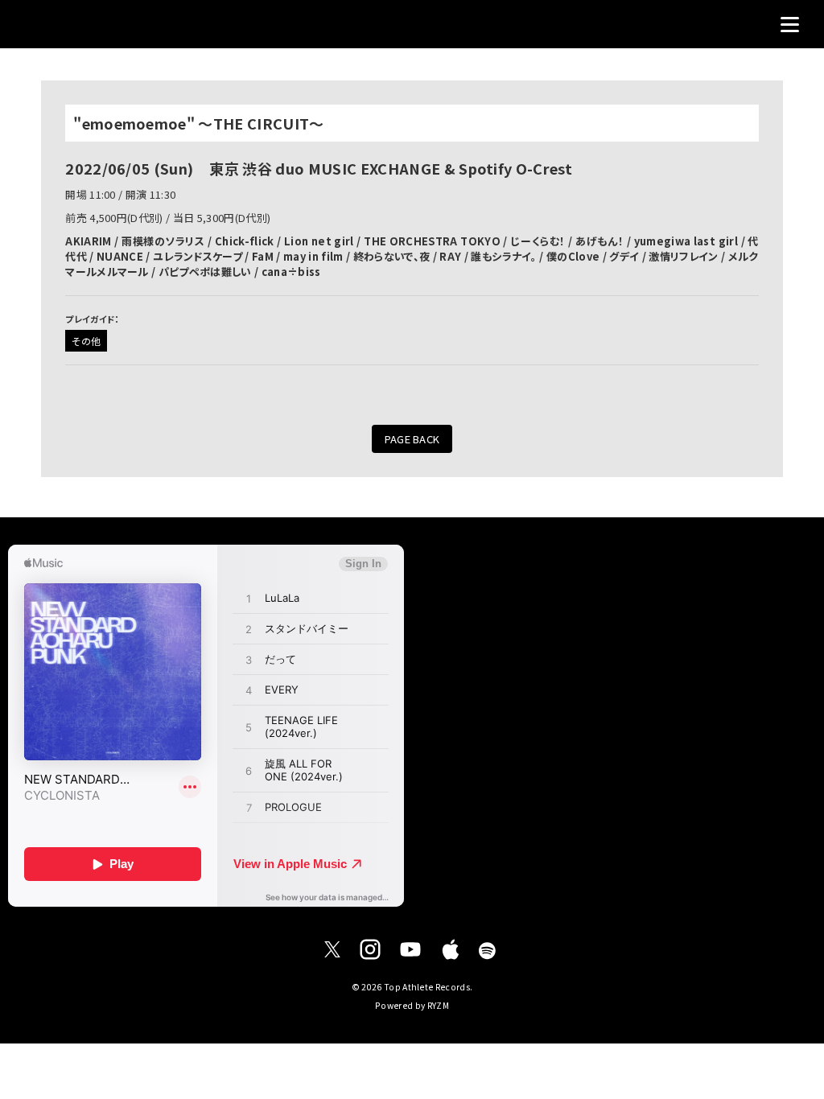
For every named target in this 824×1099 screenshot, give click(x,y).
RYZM (438, 1005)
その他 (86, 341)
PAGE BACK (412, 439)
